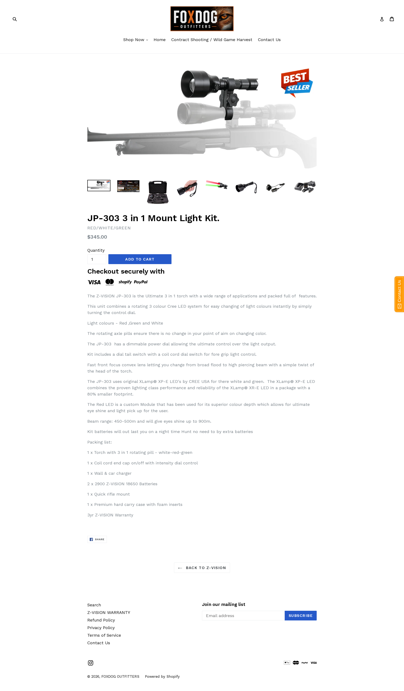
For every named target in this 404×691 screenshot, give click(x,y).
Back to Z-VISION (205, 567)
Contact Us (269, 39)
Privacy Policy (101, 627)
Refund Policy (101, 620)
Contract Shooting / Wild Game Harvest (211, 39)
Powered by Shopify (162, 676)
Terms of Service (104, 635)
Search (94, 604)
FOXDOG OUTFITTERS (120, 676)
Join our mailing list (223, 604)
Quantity (96, 250)
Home (160, 39)
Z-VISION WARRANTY (108, 612)
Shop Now (136, 39)
